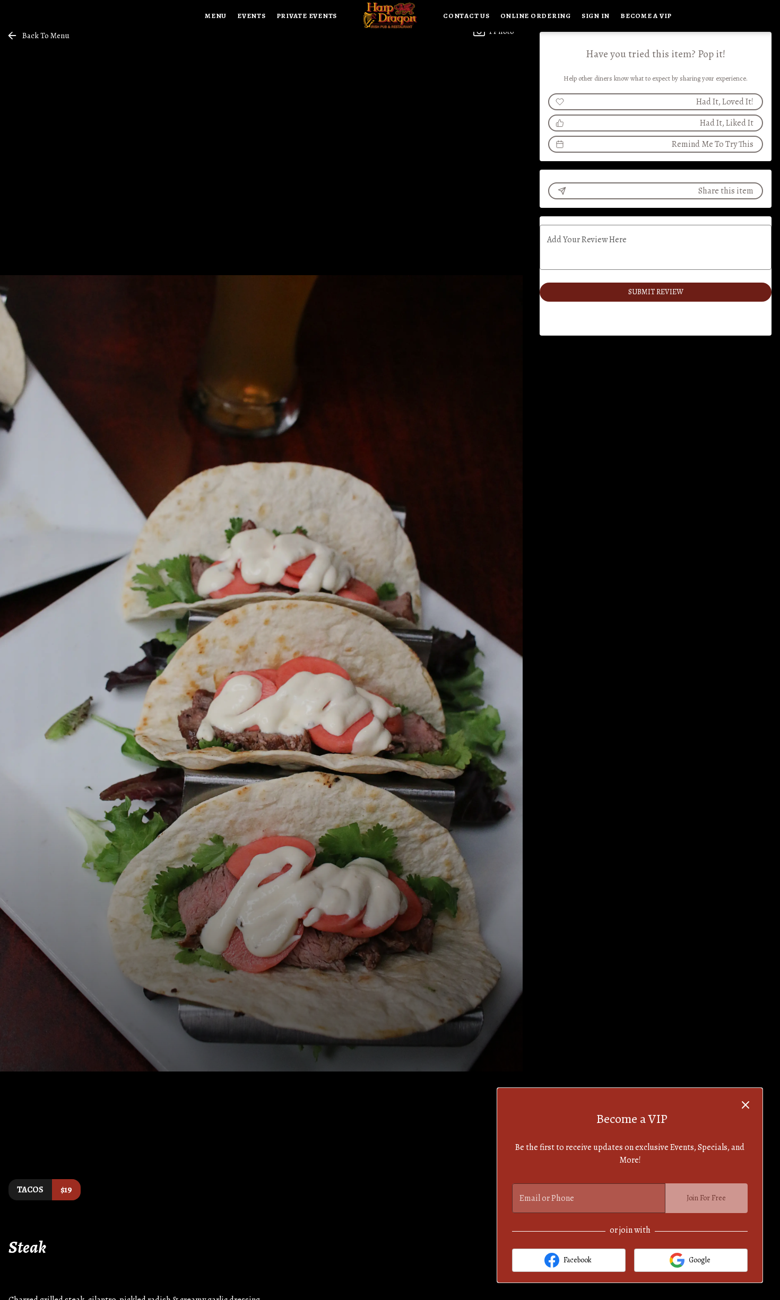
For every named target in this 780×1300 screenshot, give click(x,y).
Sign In (596, 15)
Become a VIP (646, 15)
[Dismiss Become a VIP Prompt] (745, 1105)
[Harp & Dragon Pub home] (390, 16)
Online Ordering (535, 15)
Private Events (306, 15)
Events (251, 15)
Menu (216, 15)
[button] (39, 35)
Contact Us (466, 15)
